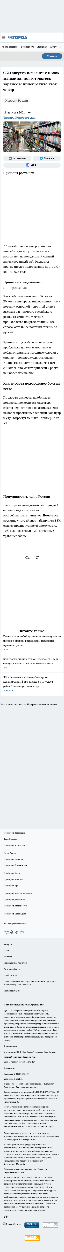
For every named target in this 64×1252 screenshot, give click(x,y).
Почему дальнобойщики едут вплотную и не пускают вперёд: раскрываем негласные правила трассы (32, 643)
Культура (55, 46)
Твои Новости (10, 839)
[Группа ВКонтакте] (17, 158)
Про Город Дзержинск (14, 899)
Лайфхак (42, 46)
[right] (60, 47)
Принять (52, 56)
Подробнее (21, 1164)
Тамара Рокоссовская (20, 117)
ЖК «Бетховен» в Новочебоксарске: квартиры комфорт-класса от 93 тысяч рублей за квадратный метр (28, 683)
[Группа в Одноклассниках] (11, 932)
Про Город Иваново (13, 859)
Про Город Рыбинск (13, 879)
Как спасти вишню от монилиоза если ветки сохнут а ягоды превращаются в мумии (31, 663)
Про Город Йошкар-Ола (15, 865)
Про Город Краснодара (15, 913)
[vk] (27, 557)
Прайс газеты (10, 975)
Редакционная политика (15, 962)
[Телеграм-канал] (47, 158)
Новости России (16, 100)
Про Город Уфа (11, 885)
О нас (6, 950)
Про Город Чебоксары (14, 832)
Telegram (8, 944)
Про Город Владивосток (15, 905)
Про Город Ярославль (14, 845)
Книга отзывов (10, 46)
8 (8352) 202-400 (21, 1074)
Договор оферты (12, 969)
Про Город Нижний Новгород (18, 893)
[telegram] (38, 557)
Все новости (27, 46)
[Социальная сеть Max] (32, 165)
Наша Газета (10, 853)
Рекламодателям (12, 990)
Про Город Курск (12, 873)
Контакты (8, 956)
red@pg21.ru (16, 1079)
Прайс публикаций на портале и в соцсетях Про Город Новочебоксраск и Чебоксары (30, 983)
